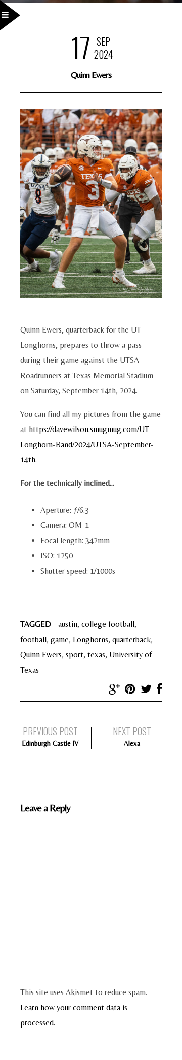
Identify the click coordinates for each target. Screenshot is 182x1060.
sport (74, 654)
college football (107, 624)
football (33, 639)
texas (96, 654)
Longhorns (90, 639)
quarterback (131, 639)
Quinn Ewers (41, 654)
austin (67, 624)
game (60, 639)
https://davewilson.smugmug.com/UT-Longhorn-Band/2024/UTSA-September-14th (87, 444)
